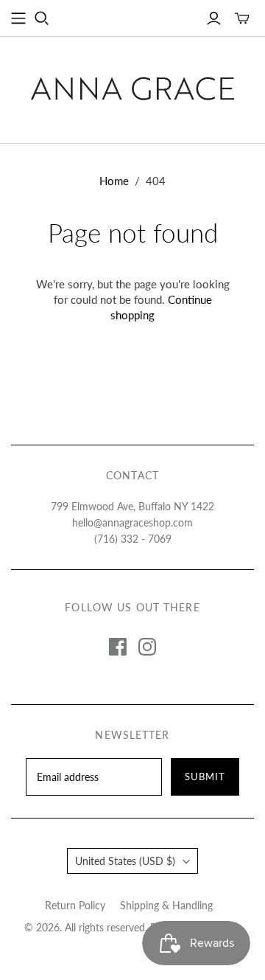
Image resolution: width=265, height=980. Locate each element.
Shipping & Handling (166, 905)
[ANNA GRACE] (132, 86)
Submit (205, 776)
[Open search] (42, 18)
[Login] (214, 18)
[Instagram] (147, 647)
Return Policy (75, 905)
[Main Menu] (18, 18)
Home (114, 180)
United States (125, 861)
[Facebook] (118, 647)
